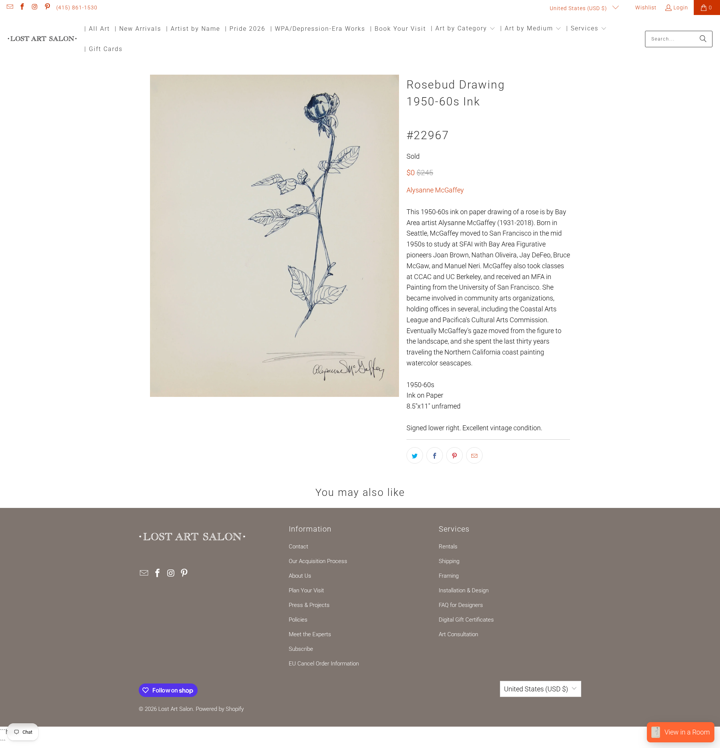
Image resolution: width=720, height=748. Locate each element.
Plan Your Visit (306, 590)
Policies (298, 619)
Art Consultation (458, 634)
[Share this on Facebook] (434, 455)
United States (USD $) (579, 8)
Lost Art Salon (175, 709)
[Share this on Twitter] (414, 455)
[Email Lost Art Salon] (9, 8)
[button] (463, 29)
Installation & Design (464, 590)
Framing (449, 575)
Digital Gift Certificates (466, 619)
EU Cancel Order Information (324, 663)
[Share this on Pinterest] (454, 455)
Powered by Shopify (220, 709)
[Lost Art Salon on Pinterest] (47, 8)
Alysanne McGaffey (435, 190)
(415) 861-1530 (77, 8)
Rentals (448, 546)
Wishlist (645, 8)
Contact (298, 546)
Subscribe (301, 649)
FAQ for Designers (461, 605)
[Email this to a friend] (474, 455)
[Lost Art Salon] (42, 39)
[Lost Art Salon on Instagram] (34, 8)
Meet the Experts (310, 634)
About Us (300, 575)
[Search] (703, 39)
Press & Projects (309, 605)
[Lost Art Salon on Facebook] (22, 8)
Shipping (449, 561)
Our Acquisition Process (318, 561)
